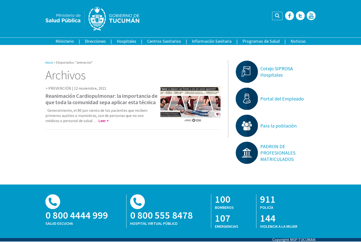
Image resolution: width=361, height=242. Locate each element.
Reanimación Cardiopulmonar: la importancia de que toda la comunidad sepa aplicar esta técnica (101, 99)
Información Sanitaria (212, 41)
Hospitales (126, 41)
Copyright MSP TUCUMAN (294, 240)
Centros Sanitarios (164, 41)
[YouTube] (311, 16)
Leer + (103, 120)
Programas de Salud (261, 41)
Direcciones (95, 41)
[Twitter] (300, 16)
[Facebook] (289, 16)
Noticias (298, 41)
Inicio (49, 62)
